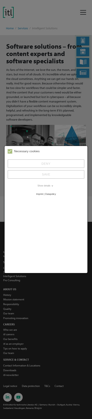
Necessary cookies (27, 151)
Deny (46, 163)
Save (46, 174)
